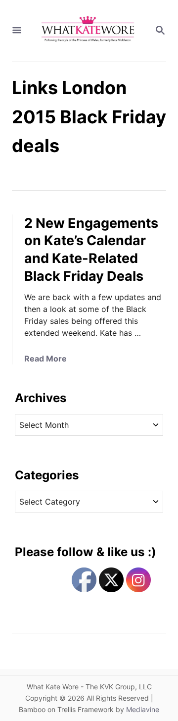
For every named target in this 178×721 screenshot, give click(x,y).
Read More (45, 358)
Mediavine (142, 709)
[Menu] (17, 30)
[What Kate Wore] (88, 30)
